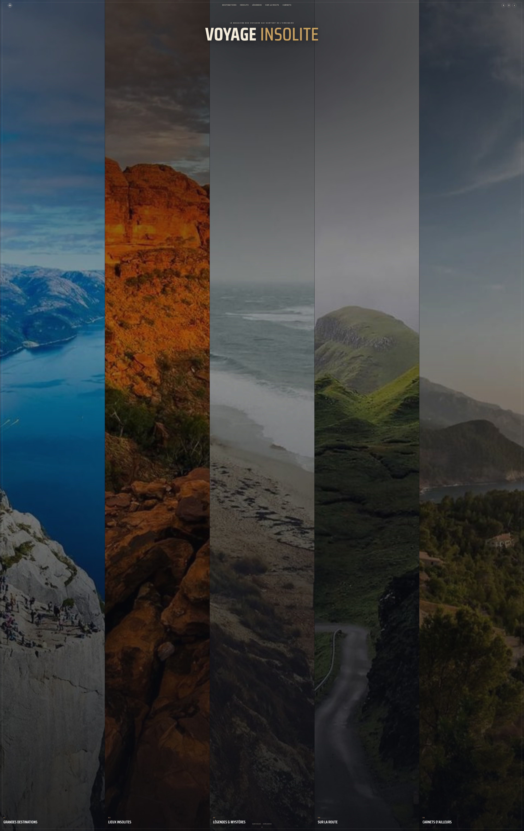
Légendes (257, 5)
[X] (503, 5)
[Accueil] (10, 5)
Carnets (287, 5)
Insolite (244, 5)
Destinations (229, 5)
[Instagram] (509, 5)
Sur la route (272, 5)
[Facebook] (514, 5)
